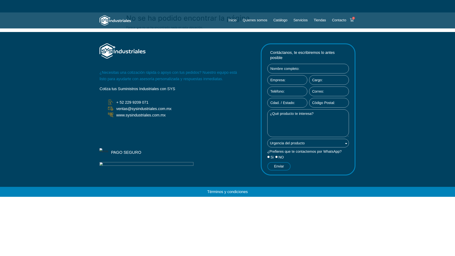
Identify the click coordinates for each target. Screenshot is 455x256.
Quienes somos (255, 20)
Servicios (300, 20)
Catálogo (280, 20)
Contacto (339, 20)
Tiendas (320, 20)
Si (272, 157)
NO (281, 157)
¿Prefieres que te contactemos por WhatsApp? (304, 151)
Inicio (232, 20)
